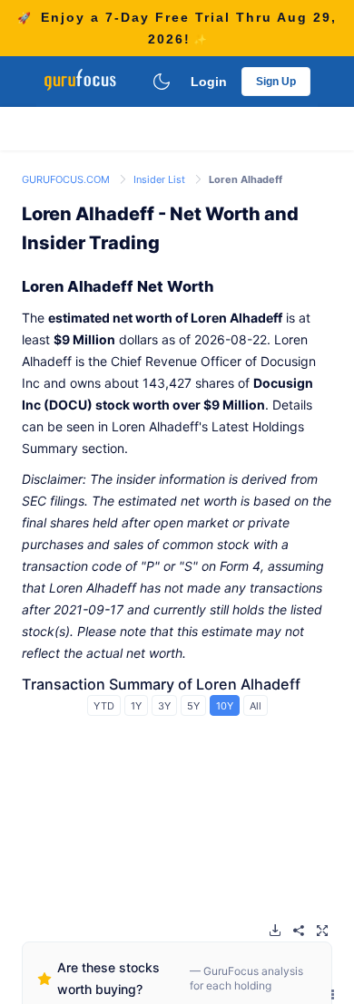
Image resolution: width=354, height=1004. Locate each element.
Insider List (160, 179)
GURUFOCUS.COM (67, 179)
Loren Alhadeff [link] (245, 179)
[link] (67, 178)
